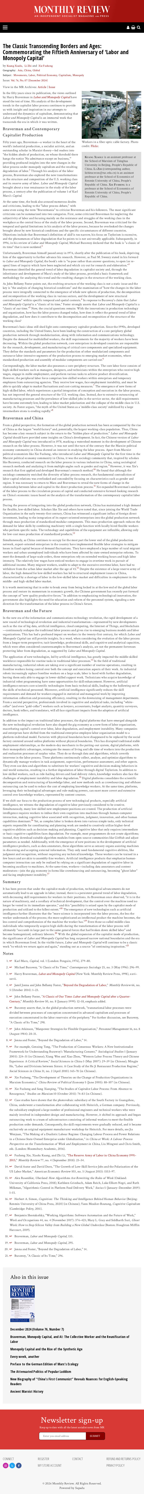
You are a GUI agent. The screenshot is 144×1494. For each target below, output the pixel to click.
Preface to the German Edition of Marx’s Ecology (44, 1364)
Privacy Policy (115, 1465)
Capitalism (65, 75)
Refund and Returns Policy (123, 1459)
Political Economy (47, 75)
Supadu (80, 1488)
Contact (77, 1459)
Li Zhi (28, 66)
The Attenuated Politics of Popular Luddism (40, 1371)
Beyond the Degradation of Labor (85, 985)
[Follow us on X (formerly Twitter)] (12, 1465)
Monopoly (78, 75)
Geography (9, 70)
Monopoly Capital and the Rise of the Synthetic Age (46, 1349)
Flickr (94, 146)
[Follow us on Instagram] (5, 1465)
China (27, 70)
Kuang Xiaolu (14, 66)
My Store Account (50, 1465)
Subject (7, 75)
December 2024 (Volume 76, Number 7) (37, 1329)
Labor (31, 75)
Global (36, 70)
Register (43, 1459)
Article (42, 87)
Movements (20, 75)
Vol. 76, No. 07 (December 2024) (29, 80)
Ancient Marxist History (26, 1391)
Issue (52, 87)
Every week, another (24, 1356)
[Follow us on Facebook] (19, 1465)
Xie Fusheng (45, 66)
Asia (20, 70)
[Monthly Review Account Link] (128, 28)
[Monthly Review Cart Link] (133, 28)
